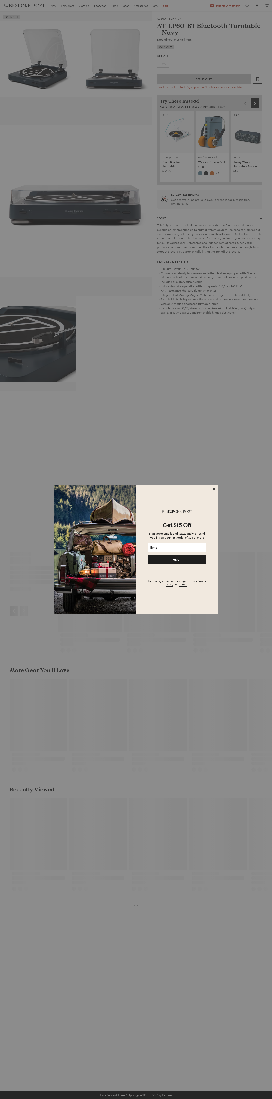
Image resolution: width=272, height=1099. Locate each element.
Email (154, 547)
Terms (183, 584)
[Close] (214, 489)
